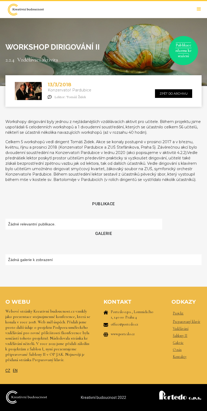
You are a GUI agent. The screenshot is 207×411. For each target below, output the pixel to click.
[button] (199, 9)
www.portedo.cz (123, 334)
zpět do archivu (174, 93)
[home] (25, 9)
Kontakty (180, 356)
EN (15, 370)
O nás (177, 349)
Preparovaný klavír (186, 321)
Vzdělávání (180, 328)
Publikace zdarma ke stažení (183, 50)
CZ (7, 370)
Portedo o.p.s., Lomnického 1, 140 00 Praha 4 (132, 315)
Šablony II (180, 335)
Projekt (178, 313)
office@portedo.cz (124, 324)
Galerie (178, 342)
